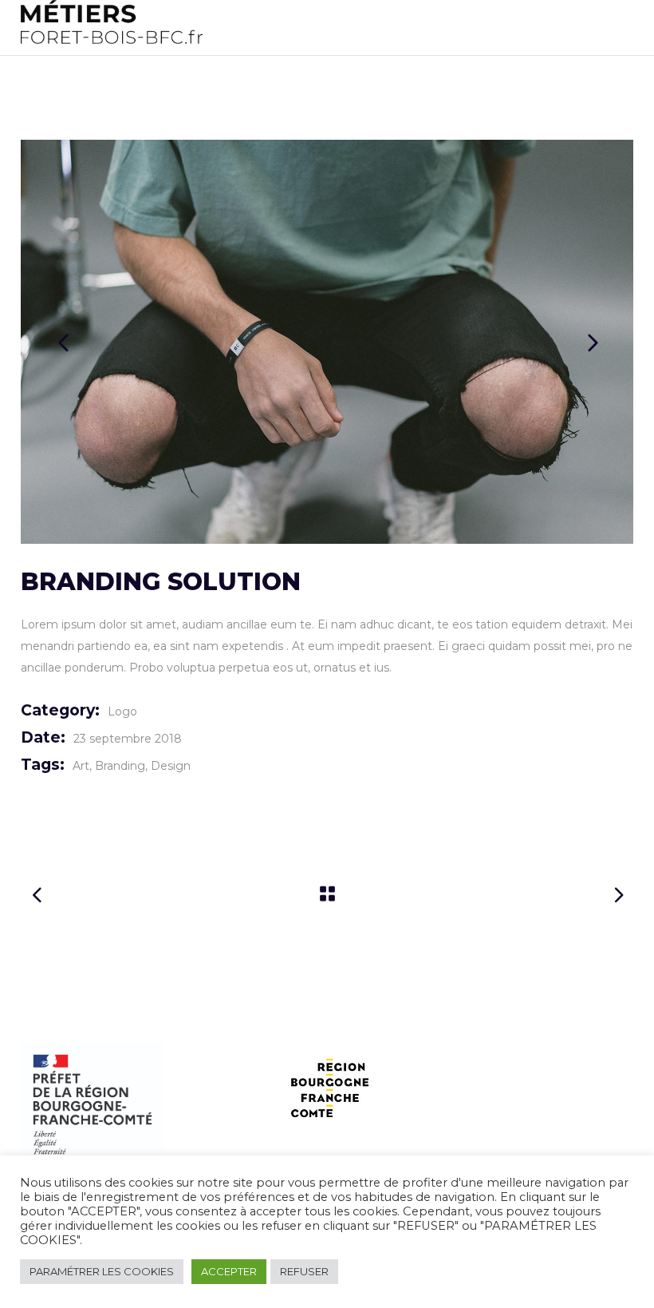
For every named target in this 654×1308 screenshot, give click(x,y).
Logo (122, 711)
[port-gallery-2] (327, 342)
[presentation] (63, 341)
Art (81, 766)
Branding (120, 766)
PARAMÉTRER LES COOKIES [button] (102, 1271)
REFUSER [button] (304, 1271)
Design (171, 766)
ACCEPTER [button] (229, 1271)
